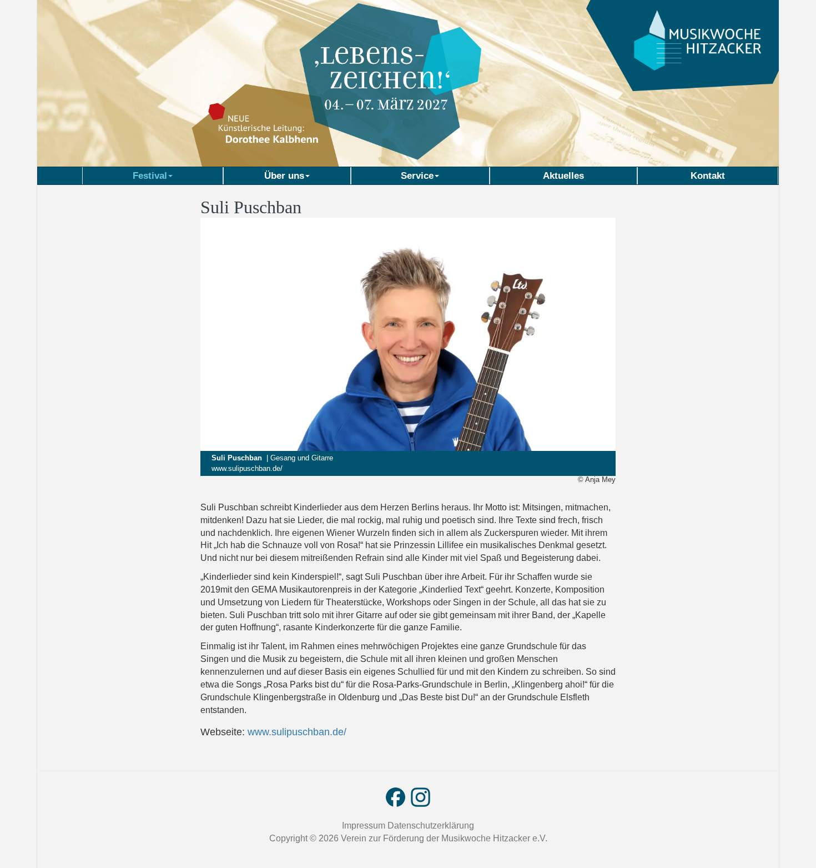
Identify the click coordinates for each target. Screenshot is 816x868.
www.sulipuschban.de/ (247, 468)
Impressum (364, 825)
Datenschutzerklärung (430, 825)
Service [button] (417, 175)
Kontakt (708, 175)
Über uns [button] (284, 175)
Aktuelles (563, 175)
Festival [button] (150, 175)
